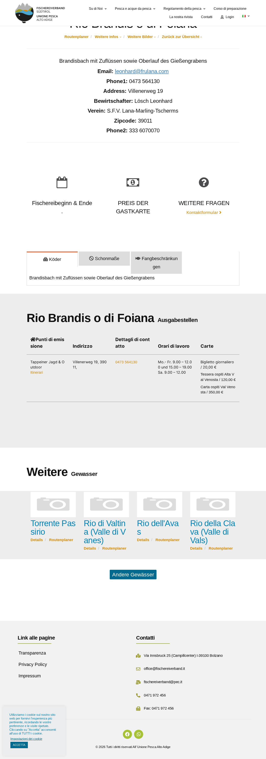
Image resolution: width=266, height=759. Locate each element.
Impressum (29, 675)
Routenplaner (76, 37)
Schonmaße (107, 258)
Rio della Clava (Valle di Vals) (212, 532)
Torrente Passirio (53, 527)
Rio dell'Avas (158, 527)
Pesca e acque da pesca (133, 8)
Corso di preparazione (230, 8)
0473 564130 (126, 362)
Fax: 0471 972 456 (159, 708)
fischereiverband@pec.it (163, 682)
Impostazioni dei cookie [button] (26, 739)
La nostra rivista (181, 17)
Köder (55, 259)
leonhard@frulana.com (142, 71)
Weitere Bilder (140, 37)
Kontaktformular (202, 212)
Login (230, 17)
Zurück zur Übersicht (180, 37)
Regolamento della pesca (182, 8)
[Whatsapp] (138, 734)
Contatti (206, 17)
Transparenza (32, 653)
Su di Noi (96, 8)
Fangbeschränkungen (160, 262)
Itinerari (36, 372)
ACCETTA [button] (19, 745)
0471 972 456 (155, 695)
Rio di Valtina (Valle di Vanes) (105, 532)
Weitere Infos (106, 37)
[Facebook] (127, 734)
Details (37, 540)
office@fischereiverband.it (164, 669)
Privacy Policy (32, 664)
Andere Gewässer (133, 574)
